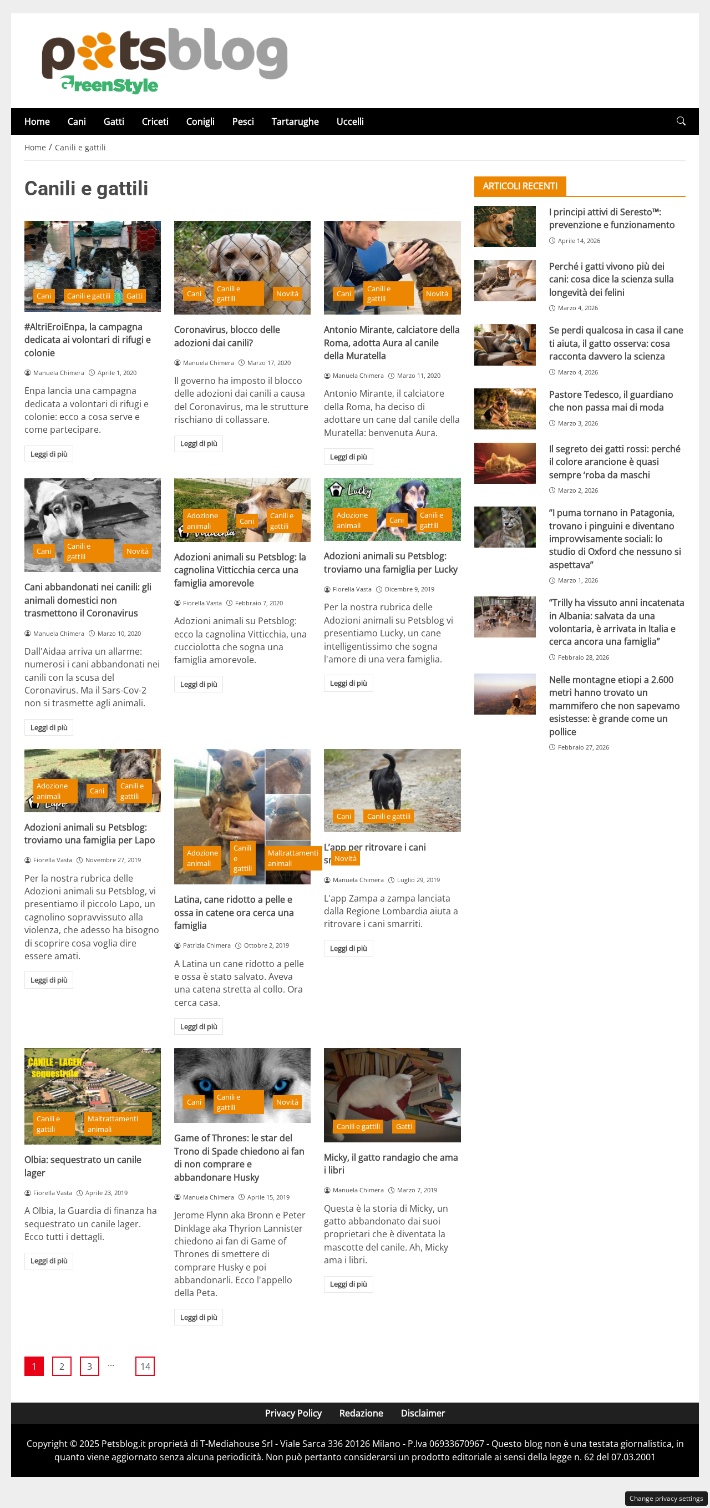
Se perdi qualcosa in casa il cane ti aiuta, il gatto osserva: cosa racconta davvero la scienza (616, 343)
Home (37, 121)
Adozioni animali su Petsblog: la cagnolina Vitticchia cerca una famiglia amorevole (240, 570)
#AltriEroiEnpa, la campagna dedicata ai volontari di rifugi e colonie (87, 340)
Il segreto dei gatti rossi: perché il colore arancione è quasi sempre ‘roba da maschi (615, 462)
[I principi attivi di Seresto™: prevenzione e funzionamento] (505, 226)
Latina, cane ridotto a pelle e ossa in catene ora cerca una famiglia (234, 912)
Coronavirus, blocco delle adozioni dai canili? (227, 335)
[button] (681, 121)
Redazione (361, 1413)
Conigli (200, 121)
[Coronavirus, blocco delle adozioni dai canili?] (242, 268)
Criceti (155, 121)
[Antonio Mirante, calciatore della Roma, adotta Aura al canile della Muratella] (392, 268)
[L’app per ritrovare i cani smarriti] (392, 790)
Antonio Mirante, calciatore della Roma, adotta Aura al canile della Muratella (392, 342)
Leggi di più (49, 454)
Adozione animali (202, 520)
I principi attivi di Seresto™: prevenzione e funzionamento (612, 218)
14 (145, 1366)
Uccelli (350, 121)
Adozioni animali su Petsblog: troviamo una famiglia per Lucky (391, 562)
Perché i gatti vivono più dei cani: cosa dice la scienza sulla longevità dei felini (611, 279)
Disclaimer (423, 1413)
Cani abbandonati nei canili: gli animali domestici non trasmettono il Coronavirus (87, 600)
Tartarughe (295, 121)
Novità (287, 293)
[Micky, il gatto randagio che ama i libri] (392, 1095)
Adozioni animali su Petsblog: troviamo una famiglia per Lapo (89, 833)
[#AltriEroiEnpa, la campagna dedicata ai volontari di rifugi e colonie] (92, 266)
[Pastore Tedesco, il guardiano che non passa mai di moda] (505, 408)
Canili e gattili (88, 296)
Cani (77, 121)
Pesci (243, 121)
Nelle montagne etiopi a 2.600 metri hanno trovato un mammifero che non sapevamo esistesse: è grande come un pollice (614, 706)
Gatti (114, 121)
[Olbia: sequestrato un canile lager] (92, 1096)
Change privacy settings (666, 1498)
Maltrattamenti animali (293, 858)
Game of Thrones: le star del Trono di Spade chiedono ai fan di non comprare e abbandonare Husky (239, 1157)
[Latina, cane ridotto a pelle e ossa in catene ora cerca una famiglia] (242, 816)
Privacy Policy (293, 1413)
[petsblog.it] (163, 60)
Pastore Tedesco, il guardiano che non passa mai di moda (611, 400)
